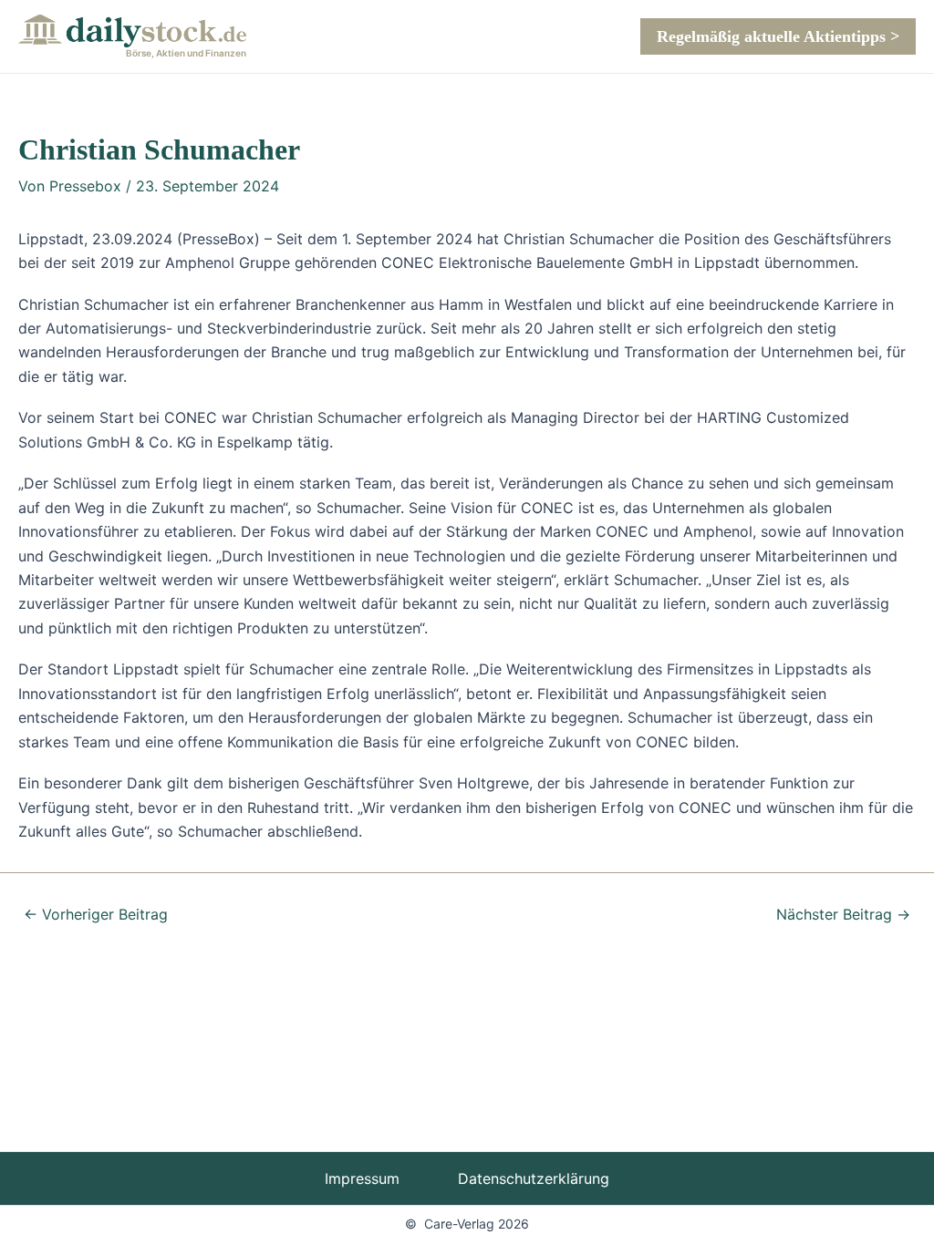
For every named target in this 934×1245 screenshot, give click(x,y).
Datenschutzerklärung (533, 1178)
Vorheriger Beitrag (96, 914)
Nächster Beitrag (843, 914)
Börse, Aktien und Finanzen (186, 52)
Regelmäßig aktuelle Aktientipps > (778, 36)
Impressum (362, 1178)
